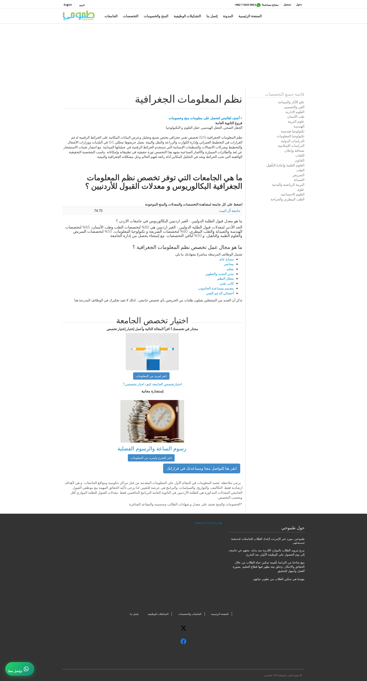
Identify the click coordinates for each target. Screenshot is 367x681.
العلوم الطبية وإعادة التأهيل (285, 165)
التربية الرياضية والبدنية (288, 184)
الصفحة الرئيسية (250, 16)
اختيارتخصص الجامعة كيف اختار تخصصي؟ (152, 384)
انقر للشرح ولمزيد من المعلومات (151, 458)
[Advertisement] (183, 58)
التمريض (298, 175)
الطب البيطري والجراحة (287, 199)
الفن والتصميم (294, 107)
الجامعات (110, 16)
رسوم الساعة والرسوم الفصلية (151, 448)
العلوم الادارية (294, 111)
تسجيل (287, 4)
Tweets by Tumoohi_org (208, 523)
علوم (300, 189)
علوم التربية (296, 121)
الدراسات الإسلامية (291, 145)
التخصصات (130, 16)
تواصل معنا (15, 671)
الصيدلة (299, 179)
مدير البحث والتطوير (219, 273)
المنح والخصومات (156, 16)
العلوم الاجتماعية (292, 194)
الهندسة (299, 126)
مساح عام (227, 259)
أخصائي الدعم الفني (220, 293)
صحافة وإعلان (294, 150)
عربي (82, 5)
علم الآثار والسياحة (291, 102)
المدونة (228, 16)
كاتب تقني (227, 283)
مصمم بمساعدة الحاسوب (216, 288)
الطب (300, 170)
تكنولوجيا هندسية (292, 131)
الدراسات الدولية (292, 141)
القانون (299, 160)
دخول (299, 4)
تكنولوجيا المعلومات (290, 136)
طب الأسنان (295, 116)
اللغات (299, 155)
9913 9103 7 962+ (245, 4)
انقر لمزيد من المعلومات (151, 376)
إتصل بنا (211, 16)
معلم (230, 269)
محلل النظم (225, 278)
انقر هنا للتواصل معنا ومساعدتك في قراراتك (202, 468)
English (68, 5)
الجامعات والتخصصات (189, 614)
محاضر (229, 264)
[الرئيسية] (80, 15)
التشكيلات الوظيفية (187, 16)
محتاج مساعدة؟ (270, 5)
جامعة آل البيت (229, 210)
